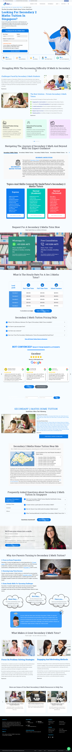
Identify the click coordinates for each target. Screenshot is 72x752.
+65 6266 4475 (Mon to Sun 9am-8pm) (22, 0)
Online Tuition (62, 724)
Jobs (45, 750)
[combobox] (15, 41)
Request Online (35, 264)
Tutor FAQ (50, 731)
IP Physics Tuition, (63, 426)
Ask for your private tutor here (12, 545)
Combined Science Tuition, (45, 425)
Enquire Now (29, 386)
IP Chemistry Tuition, (51, 429)
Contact (40, 750)
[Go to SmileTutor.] (3, 7)
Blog (35, 750)
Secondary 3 (27, 567)
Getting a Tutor (10, 504)
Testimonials (50, 3)
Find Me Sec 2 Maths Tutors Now (53, 436)
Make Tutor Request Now (43, 311)
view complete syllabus (15, 215)
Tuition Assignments (63, 730)
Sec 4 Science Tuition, (44, 423)
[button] (33, 141)
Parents (50, 719)
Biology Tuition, (58, 429)
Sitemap (67, 750)
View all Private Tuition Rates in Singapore (36, 339)
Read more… (4, 729)
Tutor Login (61, 729)
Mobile (19, 34)
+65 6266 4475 (23, 244)
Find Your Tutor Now (44, 519)
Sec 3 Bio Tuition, (43, 430)
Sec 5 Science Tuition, (52, 423)
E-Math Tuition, (40, 416)
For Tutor (63, 3)
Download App (51, 730)
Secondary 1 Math (35, 160)
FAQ (49, 724)
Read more (4, 27)
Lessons (8, 508)
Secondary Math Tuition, (54, 416)
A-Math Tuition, (46, 416)
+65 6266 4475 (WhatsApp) (8, 0)
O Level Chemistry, (43, 429)
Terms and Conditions (52, 750)
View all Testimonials (41, 386)
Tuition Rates (42, 3)
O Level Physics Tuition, (55, 426)
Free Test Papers (62, 722)
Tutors (50, 727)
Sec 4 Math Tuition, (45, 417)
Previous (3, 702)
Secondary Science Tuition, (42, 422)
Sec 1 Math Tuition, (62, 416)
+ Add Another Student (7, 43)
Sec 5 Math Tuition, (53, 417)
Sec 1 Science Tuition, (51, 422)
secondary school (27, 575)
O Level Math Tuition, (61, 417)
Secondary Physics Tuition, (61, 425)
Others (8, 511)
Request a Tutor (33, 3)
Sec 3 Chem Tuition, (59, 427)
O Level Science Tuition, (60, 423)
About (57, 3)
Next (69, 702)
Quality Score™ (62, 731)
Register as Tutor (51, 729)
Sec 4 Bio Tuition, (49, 430)
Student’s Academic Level (9, 38)
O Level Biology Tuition (57, 430)
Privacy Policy (61, 750)
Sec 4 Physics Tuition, (47, 426)
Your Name (5, 34)
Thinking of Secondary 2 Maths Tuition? (12, 500)
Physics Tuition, (53, 425)
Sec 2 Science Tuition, (59, 422)
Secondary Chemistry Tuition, (49, 427)
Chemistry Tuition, (40, 427)
